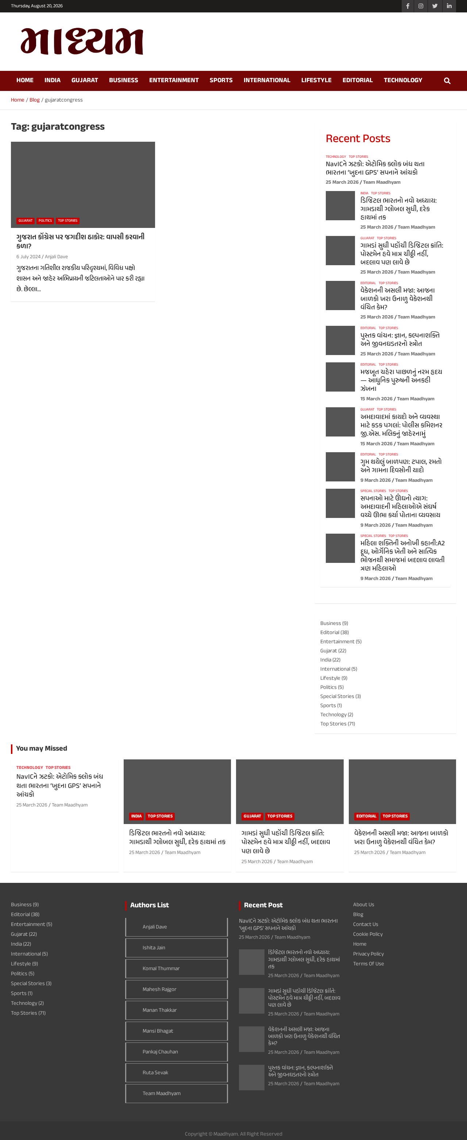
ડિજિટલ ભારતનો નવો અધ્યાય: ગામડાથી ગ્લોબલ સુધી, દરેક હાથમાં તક (398, 209)
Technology (403, 81)
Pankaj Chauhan (160, 1052)
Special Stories (373, 491)
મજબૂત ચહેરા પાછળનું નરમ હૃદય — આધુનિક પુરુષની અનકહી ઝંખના (401, 380)
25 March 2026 (342, 182)
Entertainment (174, 81)
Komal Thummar (161, 969)
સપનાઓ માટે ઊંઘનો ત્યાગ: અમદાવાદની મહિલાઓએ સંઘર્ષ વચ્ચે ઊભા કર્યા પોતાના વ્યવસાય (400, 507)
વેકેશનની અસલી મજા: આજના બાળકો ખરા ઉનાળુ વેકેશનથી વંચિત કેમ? (397, 299)
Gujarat (85, 81)
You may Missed (41, 749)
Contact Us (365, 924)
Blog (358, 915)
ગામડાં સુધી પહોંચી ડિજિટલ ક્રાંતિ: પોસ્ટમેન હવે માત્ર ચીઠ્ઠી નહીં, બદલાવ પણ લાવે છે (401, 254)
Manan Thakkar (160, 1010)
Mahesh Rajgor (160, 989)
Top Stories (67, 221)
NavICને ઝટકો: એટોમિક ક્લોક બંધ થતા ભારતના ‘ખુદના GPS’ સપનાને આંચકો (375, 168)
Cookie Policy (368, 934)
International (267, 81)
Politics (45, 221)
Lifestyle (316, 81)
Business (123, 81)
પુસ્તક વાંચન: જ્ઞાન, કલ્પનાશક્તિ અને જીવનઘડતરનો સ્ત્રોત (400, 340)
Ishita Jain (154, 948)
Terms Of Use (368, 964)
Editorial (358, 81)
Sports (221, 81)
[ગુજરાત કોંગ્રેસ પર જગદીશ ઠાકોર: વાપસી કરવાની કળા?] (83, 184)
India (53, 81)
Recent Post (263, 905)
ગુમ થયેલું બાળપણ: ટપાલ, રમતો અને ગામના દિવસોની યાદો (401, 466)
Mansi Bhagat (158, 1031)
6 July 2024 (28, 257)
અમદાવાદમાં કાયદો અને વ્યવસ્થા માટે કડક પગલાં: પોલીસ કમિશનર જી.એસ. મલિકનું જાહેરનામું (401, 425)
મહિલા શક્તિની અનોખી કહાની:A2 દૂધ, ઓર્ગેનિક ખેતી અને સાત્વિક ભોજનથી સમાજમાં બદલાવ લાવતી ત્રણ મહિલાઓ (402, 556)
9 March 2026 (375, 480)
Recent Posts (358, 139)
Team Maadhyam (382, 182)
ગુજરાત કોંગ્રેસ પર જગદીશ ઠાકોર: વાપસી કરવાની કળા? (80, 242)
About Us (363, 905)
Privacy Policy (368, 954)
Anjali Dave (56, 257)
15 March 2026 (376, 399)
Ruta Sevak (155, 1073)
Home (25, 81)
